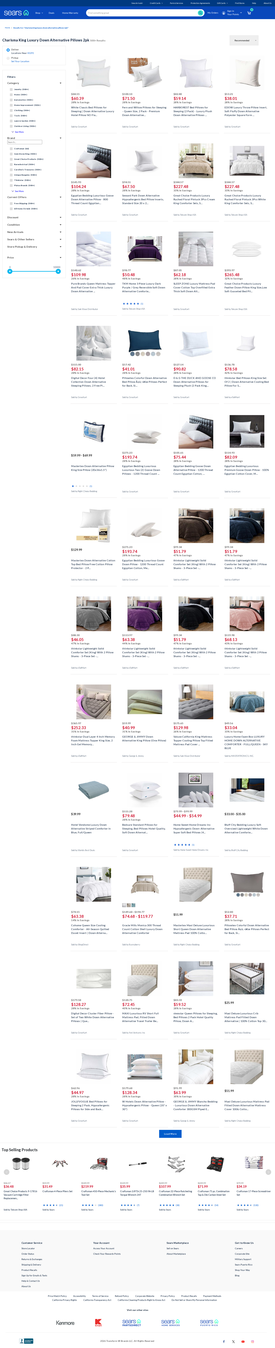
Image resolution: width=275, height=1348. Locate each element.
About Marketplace (176, 1253)
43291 (30, 53)
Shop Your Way (242, 1270)
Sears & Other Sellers (20, 239)
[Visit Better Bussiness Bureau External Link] (26, 1340)
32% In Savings (234, 278)
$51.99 (178, 914)
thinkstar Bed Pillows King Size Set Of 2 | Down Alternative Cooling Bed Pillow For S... (247, 381)
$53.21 (229, 93)
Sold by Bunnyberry (131, 944)
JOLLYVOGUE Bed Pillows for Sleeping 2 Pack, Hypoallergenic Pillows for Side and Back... (90, 1105)
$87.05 (177, 270)
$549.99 (85, 1183)
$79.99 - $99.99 (183, 811)
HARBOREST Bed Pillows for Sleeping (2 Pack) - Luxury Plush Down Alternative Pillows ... (192, 111)
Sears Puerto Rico (243, 1264)
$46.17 (7, 1183)
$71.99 (203, 1186)
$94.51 (126, 182)
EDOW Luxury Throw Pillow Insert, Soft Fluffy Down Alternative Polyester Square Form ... (246, 111)
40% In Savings (131, 1008)
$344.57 (178, 182)
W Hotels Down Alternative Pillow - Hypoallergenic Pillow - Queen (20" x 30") (144, 1105)
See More (19, 132)
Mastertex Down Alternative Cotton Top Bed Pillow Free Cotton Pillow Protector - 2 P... (93, 564)
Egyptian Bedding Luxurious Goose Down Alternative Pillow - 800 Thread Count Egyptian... (92, 199)
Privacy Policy (168, 1296)
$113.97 (127, 635)
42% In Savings (234, 372)
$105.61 (178, 452)
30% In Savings (182, 1096)
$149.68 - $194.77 (133, 911)
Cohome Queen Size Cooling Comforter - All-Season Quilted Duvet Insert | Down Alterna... (90, 929)
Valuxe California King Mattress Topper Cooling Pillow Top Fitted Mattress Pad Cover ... (193, 740)
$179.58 (76, 999)
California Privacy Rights (64, 1300)
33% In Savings (182, 190)
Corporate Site (242, 1253)
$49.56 (229, 723)
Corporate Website (145, 1295)
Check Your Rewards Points (107, 1253)
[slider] (9, 271)
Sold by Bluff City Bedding (236, 850)
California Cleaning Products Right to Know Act (141, 1300)
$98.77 (126, 270)
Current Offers (17, 197)
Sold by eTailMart (232, 397)
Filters (11, 76)
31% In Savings (80, 731)
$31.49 (47, 1186)
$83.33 (177, 999)
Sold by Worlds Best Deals (83, 850)
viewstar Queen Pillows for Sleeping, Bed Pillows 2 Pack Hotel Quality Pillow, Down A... (195, 1017)
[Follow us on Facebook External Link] (224, 1341)
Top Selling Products (20, 1149)
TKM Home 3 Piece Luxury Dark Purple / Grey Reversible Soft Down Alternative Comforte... (143, 287)
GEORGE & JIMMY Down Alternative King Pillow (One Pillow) (144, 738)
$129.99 (76, 549)
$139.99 (124, 1183)
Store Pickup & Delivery (22, 246)
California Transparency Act (97, 1300)
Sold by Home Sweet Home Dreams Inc (190, 850)
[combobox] (145, 12)
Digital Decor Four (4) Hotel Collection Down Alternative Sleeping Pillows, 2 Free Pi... (88, 381)
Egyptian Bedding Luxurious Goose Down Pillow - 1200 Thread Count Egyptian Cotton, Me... (143, 564)
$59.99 (126, 723)
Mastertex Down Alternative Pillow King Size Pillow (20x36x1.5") (92, 467)
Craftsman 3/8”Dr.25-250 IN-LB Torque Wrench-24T (137, 1193)
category (13, 82)
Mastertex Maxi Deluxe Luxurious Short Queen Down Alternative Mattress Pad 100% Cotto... (194, 929)
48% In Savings (131, 278)
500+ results (53, 40)
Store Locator (28, 1248)
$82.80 (177, 93)
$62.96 (75, 1088)
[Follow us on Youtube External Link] (243, 1341)
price (10, 257)
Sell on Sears (173, 1248)
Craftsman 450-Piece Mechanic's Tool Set (98, 1193)
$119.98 (230, 635)
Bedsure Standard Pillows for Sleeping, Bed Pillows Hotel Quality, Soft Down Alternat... (144, 828)
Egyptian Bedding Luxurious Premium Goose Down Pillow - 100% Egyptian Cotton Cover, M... (247, 469)
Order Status (27, 1253)
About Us (26, 1286)
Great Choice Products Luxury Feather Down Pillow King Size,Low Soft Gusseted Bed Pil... (246, 287)
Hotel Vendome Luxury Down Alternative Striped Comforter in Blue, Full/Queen (91, 828)
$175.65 (178, 723)
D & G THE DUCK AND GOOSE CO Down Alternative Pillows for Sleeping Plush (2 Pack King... (194, 381)
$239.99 (202, 1183)
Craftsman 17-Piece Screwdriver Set (254, 1193)
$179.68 (127, 1088)
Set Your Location (20, 61)
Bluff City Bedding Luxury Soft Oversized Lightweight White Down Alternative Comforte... (246, 828)
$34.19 (242, 1186)
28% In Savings (80, 102)
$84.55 (75, 93)
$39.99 (75, 814)
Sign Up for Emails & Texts (34, 1275)
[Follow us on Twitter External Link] (233, 1341)
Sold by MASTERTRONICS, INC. (239, 756)
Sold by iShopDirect (79, 944)
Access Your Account (103, 1248)
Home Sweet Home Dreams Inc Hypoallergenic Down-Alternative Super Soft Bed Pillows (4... (194, 828)
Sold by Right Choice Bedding (84, 491)
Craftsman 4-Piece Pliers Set (57, 1191)
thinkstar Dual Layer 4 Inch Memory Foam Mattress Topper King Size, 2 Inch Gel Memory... (93, 740)
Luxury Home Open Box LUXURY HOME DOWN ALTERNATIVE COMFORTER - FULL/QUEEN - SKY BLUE (246, 740)
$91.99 (177, 1088)
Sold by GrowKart (79, 126)
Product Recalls (29, 1270)
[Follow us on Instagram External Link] (252, 1341)
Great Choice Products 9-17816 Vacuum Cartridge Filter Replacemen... (20, 1195)
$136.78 (230, 364)
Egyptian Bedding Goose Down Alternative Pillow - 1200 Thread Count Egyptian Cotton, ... (193, 469)
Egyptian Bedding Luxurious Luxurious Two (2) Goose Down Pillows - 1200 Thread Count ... (141, 469)
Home (7, 27)
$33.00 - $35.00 (235, 814)
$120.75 (127, 999)
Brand (11, 137)
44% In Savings (131, 643)
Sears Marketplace (178, 1242)
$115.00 (76, 364)
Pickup (20, 59)
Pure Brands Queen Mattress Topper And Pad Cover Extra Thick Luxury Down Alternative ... (93, 287)
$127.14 (178, 364)
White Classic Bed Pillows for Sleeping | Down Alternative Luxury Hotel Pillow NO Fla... (92, 111)
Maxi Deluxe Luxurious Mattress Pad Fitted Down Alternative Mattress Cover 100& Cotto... (247, 1105)
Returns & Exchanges (31, 1259)
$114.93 (230, 452)
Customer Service (31, 1242)
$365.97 (76, 723)
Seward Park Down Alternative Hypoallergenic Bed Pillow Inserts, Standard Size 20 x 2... (143, 199)
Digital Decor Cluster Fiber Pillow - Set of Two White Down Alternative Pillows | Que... (92, 1017)
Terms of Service (100, 1296)
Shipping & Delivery (31, 1264)
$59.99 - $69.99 (81, 455)
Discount (13, 217)
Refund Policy (122, 1296)
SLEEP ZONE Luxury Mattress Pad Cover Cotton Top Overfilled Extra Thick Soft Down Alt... (194, 287)
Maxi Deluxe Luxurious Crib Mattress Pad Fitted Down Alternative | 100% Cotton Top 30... (246, 1017)
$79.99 (240, 1183)
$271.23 (127, 452)
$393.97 (230, 270)
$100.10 (127, 93)
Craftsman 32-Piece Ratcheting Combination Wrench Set (175, 1193)
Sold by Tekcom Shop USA (184, 215)
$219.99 (87, 1186)
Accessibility (79, 1296)
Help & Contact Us (30, 1280)
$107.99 (165, 1186)
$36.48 (9, 1186)
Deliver (22, 51)
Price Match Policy (57, 1296)
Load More (170, 1133)
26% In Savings (80, 278)
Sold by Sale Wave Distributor (84, 309)
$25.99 (229, 1002)
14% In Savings (80, 920)
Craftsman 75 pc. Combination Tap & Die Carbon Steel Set (213, 1193)
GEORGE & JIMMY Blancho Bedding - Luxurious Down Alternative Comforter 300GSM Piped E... (195, 1105)
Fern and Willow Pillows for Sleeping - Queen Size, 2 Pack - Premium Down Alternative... (144, 111)
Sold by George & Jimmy (133, 756)
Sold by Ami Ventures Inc (133, 1032)
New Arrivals (15, 231)
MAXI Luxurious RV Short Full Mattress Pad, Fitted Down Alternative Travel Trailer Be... (140, 1017)
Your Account (101, 1242)
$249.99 (163, 1183)
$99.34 (177, 546)
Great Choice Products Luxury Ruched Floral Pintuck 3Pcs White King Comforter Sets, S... (245, 199)
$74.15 (75, 911)
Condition (13, 224)
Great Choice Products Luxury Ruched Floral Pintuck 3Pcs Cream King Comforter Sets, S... (194, 199)
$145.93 (76, 182)
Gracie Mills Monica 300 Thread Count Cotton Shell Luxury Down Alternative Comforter (142, 929)
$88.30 (75, 635)
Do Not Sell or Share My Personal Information (194, 1300)
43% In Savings (234, 643)
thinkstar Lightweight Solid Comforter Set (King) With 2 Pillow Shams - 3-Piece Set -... (194, 564)
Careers (239, 1248)
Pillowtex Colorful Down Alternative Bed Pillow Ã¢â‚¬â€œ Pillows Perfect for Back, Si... (144, 381)
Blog (237, 1275)
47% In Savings (182, 555)
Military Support (243, 1259)
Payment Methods (212, 1296)
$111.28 (127, 811)
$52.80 (229, 911)
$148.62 (76, 270)
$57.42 (126, 364)
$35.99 (125, 1186)
